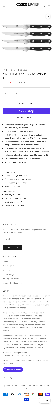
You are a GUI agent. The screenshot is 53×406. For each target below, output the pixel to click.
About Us (6, 270)
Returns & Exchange (11, 279)
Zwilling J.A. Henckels (15, 70)
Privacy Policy (8, 266)
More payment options (26, 117)
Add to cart (26, 103)
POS (31, 386)
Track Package (8, 274)
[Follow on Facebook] (4, 378)
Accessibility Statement (12, 283)
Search (5, 261)
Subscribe (12, 247)
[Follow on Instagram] (10, 378)
